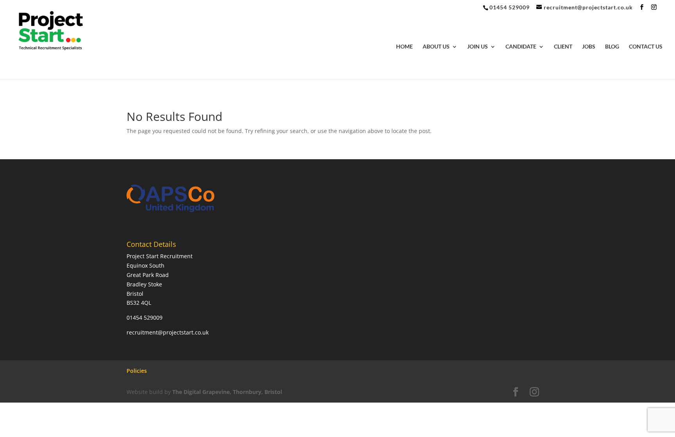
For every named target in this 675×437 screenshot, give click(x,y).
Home (404, 47)
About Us (436, 47)
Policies (137, 370)
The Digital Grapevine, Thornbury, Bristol (227, 392)
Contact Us (645, 47)
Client (563, 47)
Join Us (477, 47)
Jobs (588, 47)
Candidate (520, 47)
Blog (612, 47)
